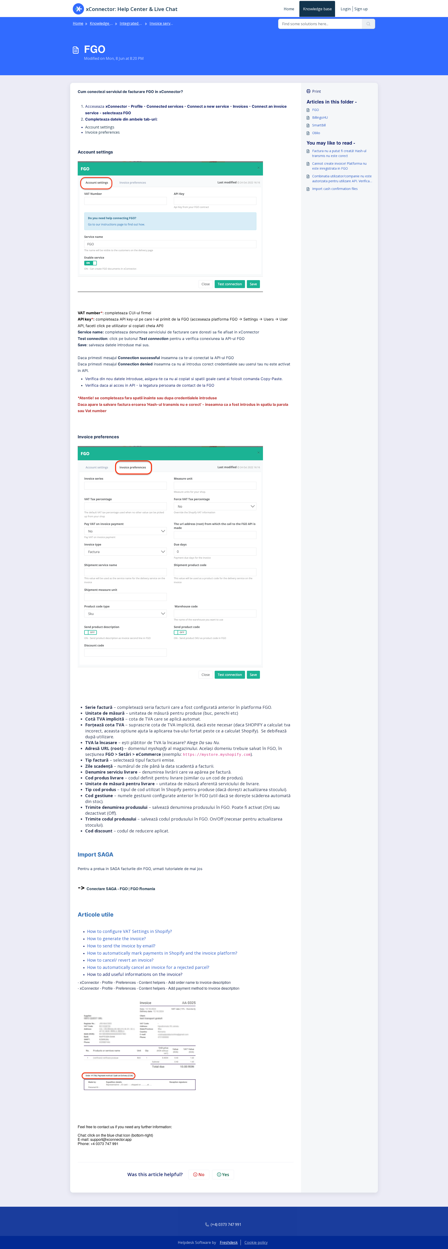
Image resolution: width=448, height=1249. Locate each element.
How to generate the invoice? (116, 938)
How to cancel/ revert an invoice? (120, 960)
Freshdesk (229, 1242)
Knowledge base (317, 8)
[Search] (368, 24)
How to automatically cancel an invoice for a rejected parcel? (148, 967)
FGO (315, 109)
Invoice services (163, 23)
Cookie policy (256, 1242)
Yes (225, 1174)
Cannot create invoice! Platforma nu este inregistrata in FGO (339, 166)
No (201, 1174)
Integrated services (136, 23)
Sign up (361, 8)
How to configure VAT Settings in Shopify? (130, 931)
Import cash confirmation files (335, 188)
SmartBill (319, 125)
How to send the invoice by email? (121, 946)
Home (289, 8)
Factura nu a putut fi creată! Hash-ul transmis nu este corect (339, 153)
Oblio (316, 133)
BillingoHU (320, 117)
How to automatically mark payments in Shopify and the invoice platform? (162, 953)
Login (346, 8)
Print (316, 91)
